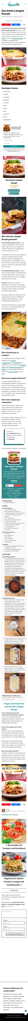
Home (6, 20)
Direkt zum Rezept (15, 190)
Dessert (4, 369)
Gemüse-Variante (18, 38)
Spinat (3, 38)
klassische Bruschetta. (15, 367)
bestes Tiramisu (13, 371)
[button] (10, 186)
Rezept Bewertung (13, 904)
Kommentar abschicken (15, 934)
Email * (5, 927)
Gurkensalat (16, 362)
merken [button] (19, 485)
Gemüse (10, 20)
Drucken (10, 485)
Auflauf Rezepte (5, 814)
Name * (5, 920)
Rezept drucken (14, 193)
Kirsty (8, 809)
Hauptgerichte (15, 814)
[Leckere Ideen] (13, 4)
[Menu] (2, 4)
